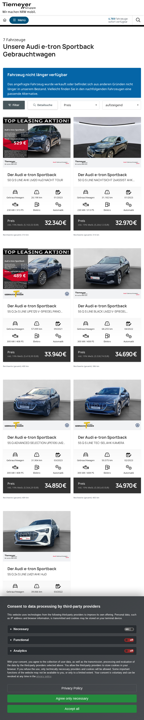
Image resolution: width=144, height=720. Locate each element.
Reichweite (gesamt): (12, 235)
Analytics (20, 650)
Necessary (21, 629)
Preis (23, 222)
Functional (21, 640)
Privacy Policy (72, 688)
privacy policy (43, 676)
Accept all (72, 709)
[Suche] (138, 20)
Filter (16, 105)
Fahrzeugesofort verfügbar (118, 20)
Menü (22, 20)
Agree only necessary (72, 698)
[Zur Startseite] (4, 20)
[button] (80, 105)
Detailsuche (44, 105)
